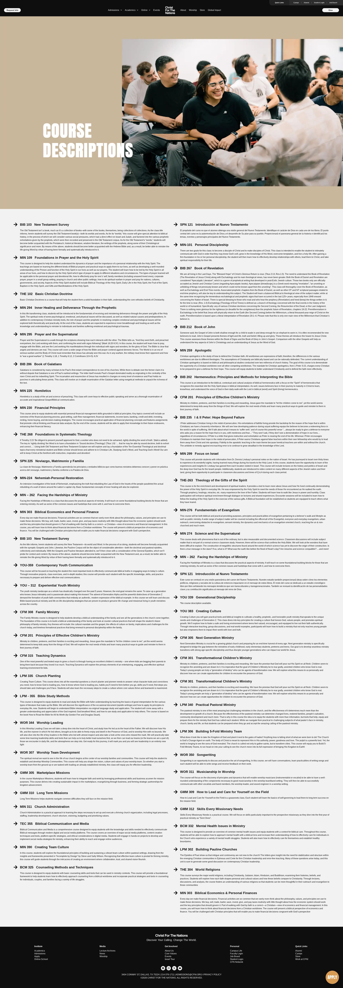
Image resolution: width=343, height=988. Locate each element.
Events (156, 10)
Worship (193, 10)
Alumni (306, 3)
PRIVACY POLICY (212, 974)
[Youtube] (180, 968)
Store (202, 10)
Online (144, 10)
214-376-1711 (167, 974)
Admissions (113, 10)
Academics (130, 10)
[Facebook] (163, 968)
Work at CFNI (301, 959)
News (102, 953)
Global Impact (214, 10)
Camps (296, 3)
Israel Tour (170, 959)
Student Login (319, 3)
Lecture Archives (107, 951)
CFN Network (236, 962)
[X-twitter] (174, 968)
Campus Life (236, 951)
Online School (41, 959)
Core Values (171, 953)
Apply (37, 956)
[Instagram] (169, 968)
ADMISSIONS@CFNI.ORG (189, 974)
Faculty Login (236, 953)
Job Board (333, 3)
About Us (169, 951)
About (183, 10)
